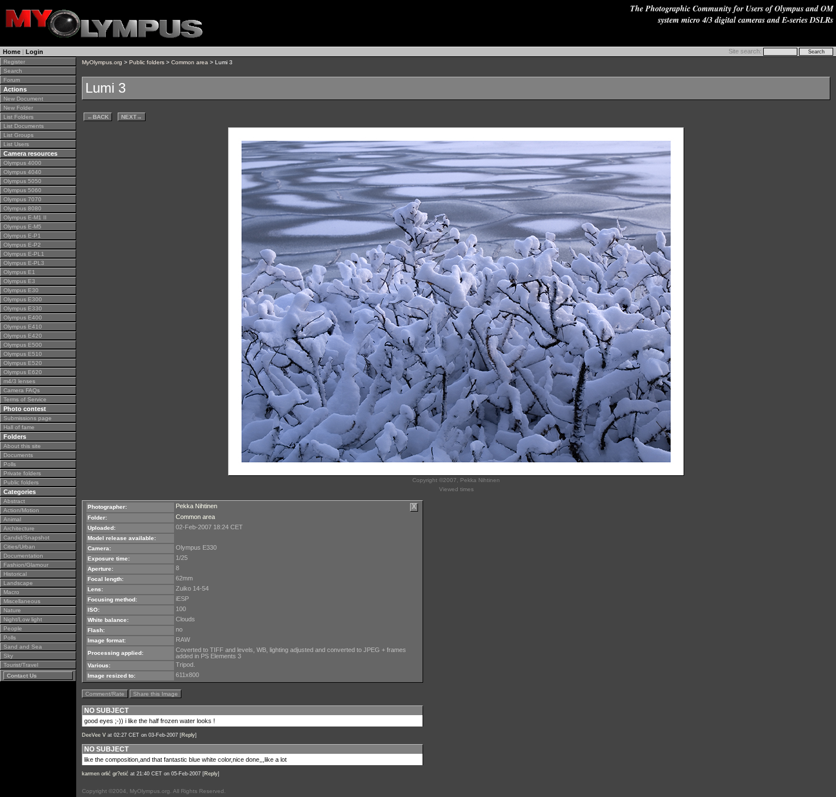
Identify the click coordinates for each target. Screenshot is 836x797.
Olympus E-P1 (22, 236)
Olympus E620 (22, 372)
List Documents (23, 126)
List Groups (18, 135)
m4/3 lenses (19, 381)
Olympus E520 (22, 363)
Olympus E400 (22, 317)
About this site (22, 446)
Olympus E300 (22, 299)
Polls (9, 464)
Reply (188, 735)
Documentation (23, 556)
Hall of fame (19, 427)
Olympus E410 (22, 326)
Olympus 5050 (22, 181)
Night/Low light (22, 619)
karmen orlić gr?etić (105, 774)
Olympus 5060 (22, 190)
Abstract (14, 501)
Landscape (18, 583)
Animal (12, 519)
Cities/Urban (19, 546)
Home (11, 51)
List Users (16, 144)
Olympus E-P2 (22, 245)
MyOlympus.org (102, 62)
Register (14, 62)
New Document (23, 99)
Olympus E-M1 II (25, 217)
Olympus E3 (19, 281)
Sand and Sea (22, 647)
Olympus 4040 (22, 172)
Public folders (21, 482)
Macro (11, 592)
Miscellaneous (21, 601)
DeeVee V (94, 735)
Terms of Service (25, 399)
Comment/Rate (105, 694)
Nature (12, 610)
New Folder (18, 108)
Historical (15, 574)
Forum (11, 80)
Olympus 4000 (22, 163)
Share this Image (155, 694)
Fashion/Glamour (25, 565)
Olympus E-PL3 (23, 263)
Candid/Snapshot (26, 537)
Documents (18, 455)
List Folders (18, 117)
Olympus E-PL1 (23, 254)
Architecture (19, 528)
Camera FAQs (21, 390)
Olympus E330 (22, 308)
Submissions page (27, 418)
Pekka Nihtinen (196, 506)
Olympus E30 (21, 290)
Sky (8, 656)
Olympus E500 (22, 345)
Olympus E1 (19, 272)
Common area (189, 62)
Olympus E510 (22, 354)
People (12, 628)
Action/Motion (21, 510)
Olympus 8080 (22, 208)
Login (34, 51)
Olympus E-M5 (22, 226)
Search (12, 71)
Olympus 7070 (22, 199)
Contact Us (22, 676)
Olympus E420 (22, 336)
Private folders (22, 473)
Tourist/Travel (20, 665)
